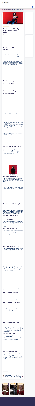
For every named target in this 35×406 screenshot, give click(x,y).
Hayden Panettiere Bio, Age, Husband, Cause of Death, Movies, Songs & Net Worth (21, 389)
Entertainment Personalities (7, 9)
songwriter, (8, 52)
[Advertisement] (13, 42)
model (12, 52)
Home (2, 9)
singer (6, 52)
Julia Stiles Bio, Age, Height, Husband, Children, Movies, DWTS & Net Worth (5, 389)
